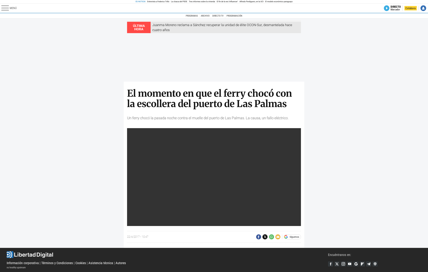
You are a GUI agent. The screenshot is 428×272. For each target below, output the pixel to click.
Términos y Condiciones (57, 263)
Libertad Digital (167, 254)
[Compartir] (258, 236)
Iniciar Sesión (423, 8)
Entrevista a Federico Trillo (158, 2)
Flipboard (362, 263)
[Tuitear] (265, 236)
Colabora (410, 8)
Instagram (343, 263)
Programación (234, 15)
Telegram (368, 263)
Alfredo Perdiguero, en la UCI (251, 2)
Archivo (205, 15)
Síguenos (294, 237)
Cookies (80, 263)
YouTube (349, 263)
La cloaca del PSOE (179, 2)
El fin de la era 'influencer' (227, 2)
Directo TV (218, 15)
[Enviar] (271, 236)
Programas (192, 15)
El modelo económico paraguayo (279, 2)
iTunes (375, 263)
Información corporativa (23, 263)
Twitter (336, 263)
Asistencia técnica (100, 263)
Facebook (330, 263)
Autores (121, 263)
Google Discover (355, 263)
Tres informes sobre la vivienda (202, 2)
